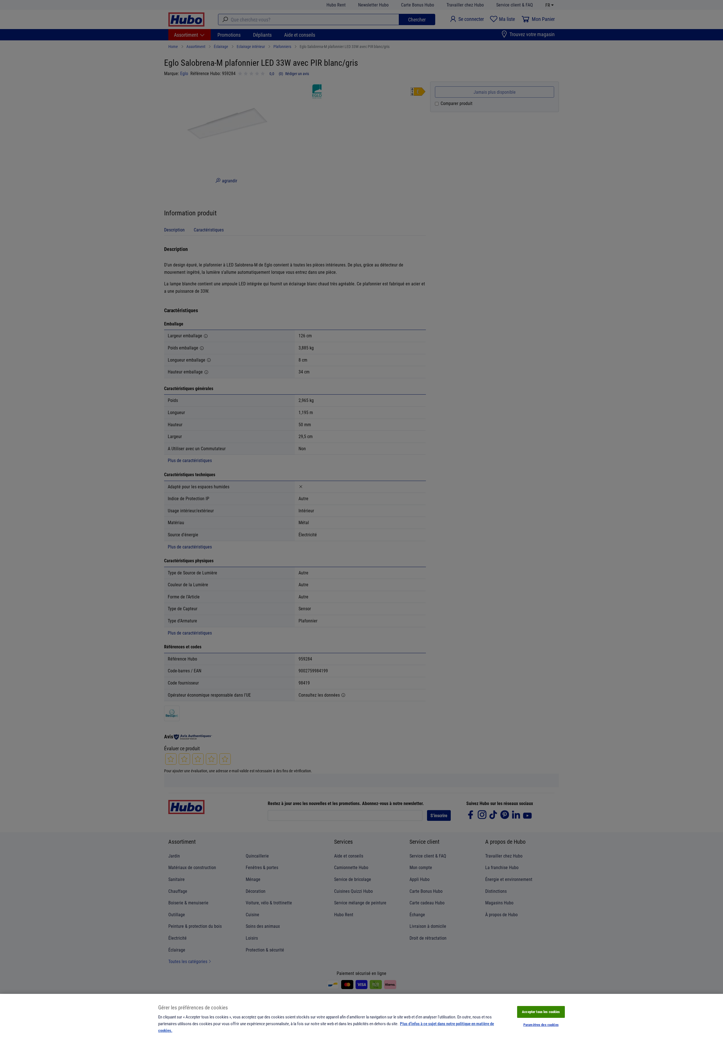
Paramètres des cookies (541, 1024)
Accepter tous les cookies (541, 1011)
